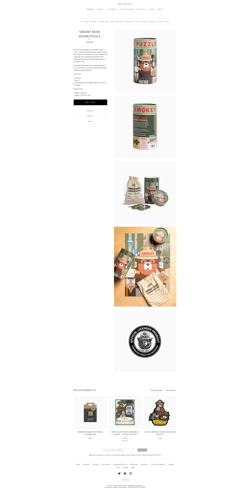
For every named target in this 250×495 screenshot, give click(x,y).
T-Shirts (87, 21)
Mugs (112, 21)
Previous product (157, 390)
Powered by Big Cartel (125, 480)
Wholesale (141, 9)
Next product (171, 390)
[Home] (125, 4)
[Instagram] (130, 473)
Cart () (160, 9)
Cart (118, 467)
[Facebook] (125, 473)
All (82, 21)
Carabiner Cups (103, 21)
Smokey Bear (120, 21)
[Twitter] (119, 473)
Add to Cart (90, 102)
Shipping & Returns (127, 9)
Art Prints (144, 21)
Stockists (144, 464)
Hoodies (94, 21)
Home (78, 464)
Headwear (152, 21)
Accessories (161, 21)
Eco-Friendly (111, 9)
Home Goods (130, 21)
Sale (168, 21)
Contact (151, 9)
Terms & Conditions (158, 464)
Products (90, 9)
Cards (137, 21)
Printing (100, 9)
